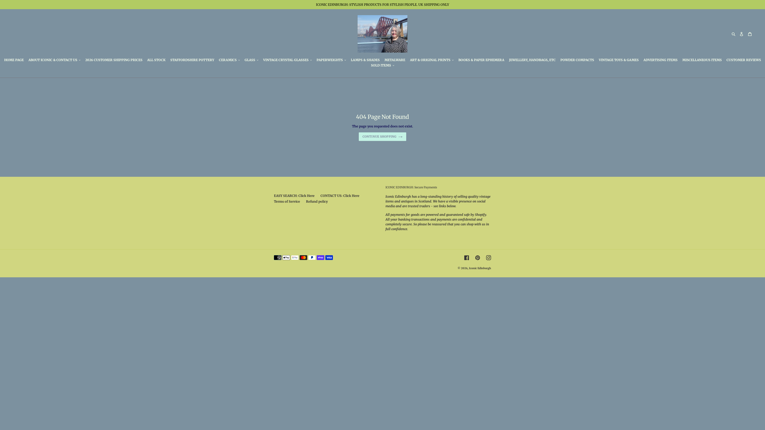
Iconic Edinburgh (480, 268)
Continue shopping (379, 136)
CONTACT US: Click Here (340, 196)
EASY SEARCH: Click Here (294, 196)
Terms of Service (287, 201)
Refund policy (317, 201)
